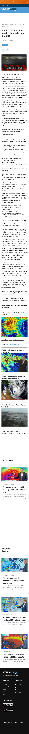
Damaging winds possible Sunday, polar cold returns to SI (14, 489)
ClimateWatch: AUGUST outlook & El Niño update (13, 655)
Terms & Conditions (7, 722)
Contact (21, 722)
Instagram (19, 689)
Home (3, 24)
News (7, 24)
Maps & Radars (6, 686)
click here (16, 433)
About (16, 722)
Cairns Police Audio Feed (13, 344)
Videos (4, 692)
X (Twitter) (19, 687)
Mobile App (13, 724)
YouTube (19, 692)
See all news (24, 549)
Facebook (19, 684)
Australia (5, 45)
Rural (4, 694)
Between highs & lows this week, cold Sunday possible (14, 618)
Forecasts (5, 684)
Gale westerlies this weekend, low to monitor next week (13, 580)
